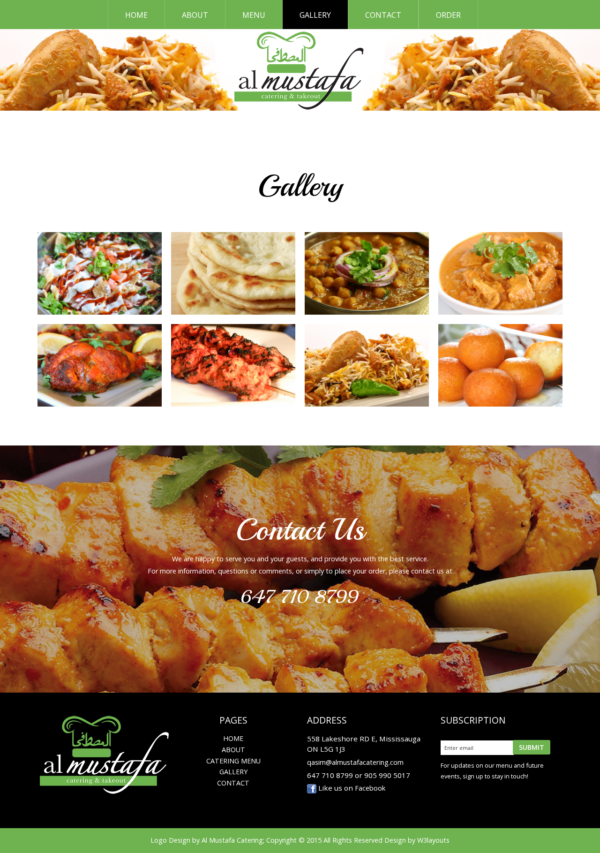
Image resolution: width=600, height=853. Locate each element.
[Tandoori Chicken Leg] (100, 365)
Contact (383, 15)
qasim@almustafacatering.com (355, 762)
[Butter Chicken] (500, 273)
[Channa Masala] (367, 273)
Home (136, 15)
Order (448, 15)
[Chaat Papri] (100, 273)
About (195, 15)
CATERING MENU (233, 760)
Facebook (370, 788)
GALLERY (233, 771)
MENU (253, 15)
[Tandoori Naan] (233, 273)
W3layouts (433, 840)
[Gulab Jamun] (500, 365)
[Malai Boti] (233, 365)
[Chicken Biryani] (367, 365)
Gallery (315, 15)
